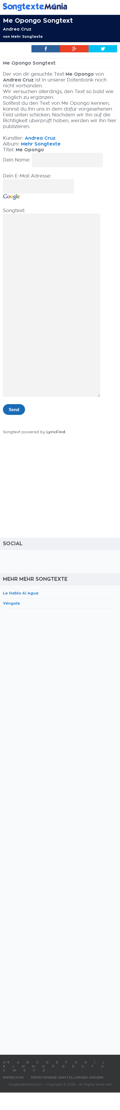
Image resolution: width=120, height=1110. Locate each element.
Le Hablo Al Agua (20, 593)
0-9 (6, 1062)
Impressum (13, 1077)
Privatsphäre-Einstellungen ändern (67, 1077)
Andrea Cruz (17, 29)
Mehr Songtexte (27, 36)
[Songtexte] (51, 7)
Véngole (11, 603)
